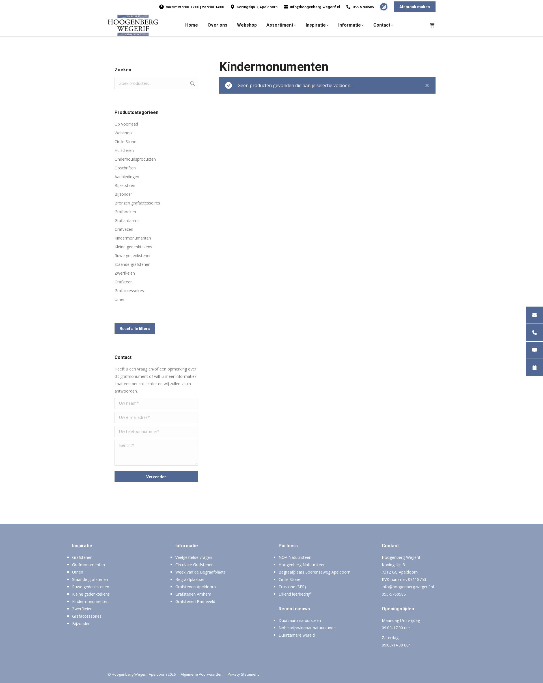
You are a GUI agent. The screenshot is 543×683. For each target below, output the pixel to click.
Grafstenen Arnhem (193, 594)
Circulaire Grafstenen (194, 564)
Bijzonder (123, 194)
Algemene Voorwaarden (202, 674)
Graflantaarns (127, 220)
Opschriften (125, 168)
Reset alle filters (135, 328)
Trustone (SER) (292, 586)
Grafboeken (125, 211)
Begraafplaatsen (190, 579)
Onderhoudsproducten (135, 159)
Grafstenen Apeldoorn (195, 586)
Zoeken (192, 83)
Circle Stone (125, 141)
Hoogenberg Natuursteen (302, 564)
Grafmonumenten (88, 564)
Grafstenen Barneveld (195, 601)
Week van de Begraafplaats (200, 572)
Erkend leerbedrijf (295, 594)
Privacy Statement (243, 674)
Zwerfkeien (125, 273)
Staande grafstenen (132, 264)
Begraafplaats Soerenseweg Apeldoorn (314, 572)
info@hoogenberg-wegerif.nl (315, 7)
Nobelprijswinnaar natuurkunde (307, 627)
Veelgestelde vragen (193, 557)
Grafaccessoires (129, 290)
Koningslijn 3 (393, 564)
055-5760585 (363, 7)
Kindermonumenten (133, 238)
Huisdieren (124, 150)
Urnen (120, 299)
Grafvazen (124, 229)
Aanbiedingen (127, 176)
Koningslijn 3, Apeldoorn (257, 7)
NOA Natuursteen (295, 557)
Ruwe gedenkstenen (133, 255)
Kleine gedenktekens (133, 246)
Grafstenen (82, 557)
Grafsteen (124, 282)
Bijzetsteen (125, 185)
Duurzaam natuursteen (300, 620)
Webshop (123, 132)
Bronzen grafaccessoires (137, 203)
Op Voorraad (126, 124)
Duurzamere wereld (297, 635)
